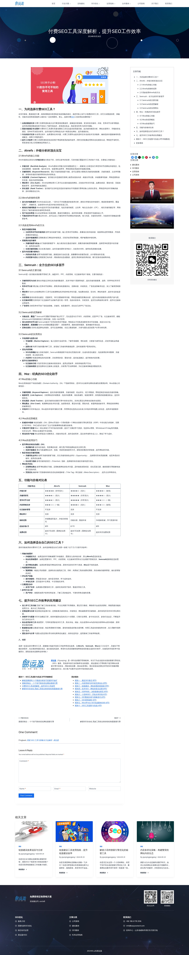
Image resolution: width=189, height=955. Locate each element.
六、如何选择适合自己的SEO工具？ (150, 131)
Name (22, 789)
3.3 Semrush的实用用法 (149, 108)
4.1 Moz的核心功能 (147, 116)
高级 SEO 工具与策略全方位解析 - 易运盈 (43, 740)
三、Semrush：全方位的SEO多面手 (150, 96)
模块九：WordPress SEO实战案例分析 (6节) (92, 702)
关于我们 (154, 3)
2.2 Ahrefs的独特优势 (148, 88)
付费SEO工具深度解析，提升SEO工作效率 (38, 686)
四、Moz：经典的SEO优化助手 (148, 112)
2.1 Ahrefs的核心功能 (148, 84)
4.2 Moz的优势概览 (147, 119)
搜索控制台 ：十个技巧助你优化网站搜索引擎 (40, 683)
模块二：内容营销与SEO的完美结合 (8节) (91, 683)
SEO (72, 117)
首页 (53, 3)
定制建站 (81, 3)
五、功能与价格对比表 (145, 127)
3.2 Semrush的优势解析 (149, 104)
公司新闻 (141, 3)
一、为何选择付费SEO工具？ (147, 77)
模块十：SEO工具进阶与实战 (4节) (88, 705)
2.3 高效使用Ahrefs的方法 (150, 92)
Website (92, 789)
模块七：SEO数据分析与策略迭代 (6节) (90, 697)
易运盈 (53, 660)
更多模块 (139, 143)
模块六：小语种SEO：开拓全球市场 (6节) (91, 694)
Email (57, 789)
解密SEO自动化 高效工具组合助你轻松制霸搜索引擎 (42, 688)
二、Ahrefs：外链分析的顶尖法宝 (149, 81)
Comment (24, 761)
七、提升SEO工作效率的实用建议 (149, 135)
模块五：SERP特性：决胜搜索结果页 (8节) (91, 691)
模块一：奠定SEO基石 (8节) (85, 680)
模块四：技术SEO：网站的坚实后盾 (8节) (91, 688)
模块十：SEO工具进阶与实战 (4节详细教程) (153, 139)
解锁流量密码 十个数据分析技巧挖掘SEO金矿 (39, 680)
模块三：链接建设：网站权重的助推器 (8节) (92, 686)
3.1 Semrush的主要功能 (149, 100)
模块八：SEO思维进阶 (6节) (85, 700)
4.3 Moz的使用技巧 (147, 123)
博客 (20, 846)
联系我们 (168, 3)
